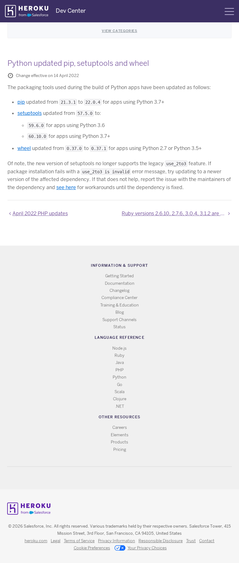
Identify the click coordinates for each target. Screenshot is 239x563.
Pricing (119, 449)
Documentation (119, 283)
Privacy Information (116, 540)
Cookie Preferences (92, 548)
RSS (105, 478)
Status (119, 327)
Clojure (119, 399)
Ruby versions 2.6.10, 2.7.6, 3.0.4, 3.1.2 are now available (177, 213)
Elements (120, 435)
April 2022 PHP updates (40, 213)
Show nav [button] (229, 11)
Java (119, 362)
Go (119, 384)
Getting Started (119, 276)
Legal (55, 540)
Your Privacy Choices (147, 548)
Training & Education (119, 305)
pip (21, 102)
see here (66, 187)
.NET (119, 406)
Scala (119, 391)
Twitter (114, 478)
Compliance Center (119, 297)
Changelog (119, 290)
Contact (206, 540)
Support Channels (119, 319)
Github (123, 478)
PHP (119, 370)
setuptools (29, 113)
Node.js (119, 348)
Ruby (119, 355)
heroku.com (36, 540)
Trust (191, 540)
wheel (24, 148)
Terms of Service (79, 540)
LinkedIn (132, 478)
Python (119, 377)
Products (119, 442)
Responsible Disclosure (160, 540)
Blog (119, 312)
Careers (119, 427)
